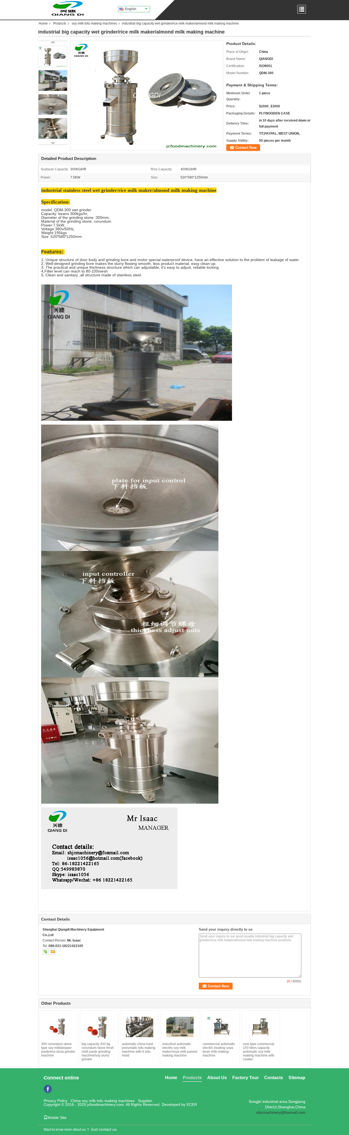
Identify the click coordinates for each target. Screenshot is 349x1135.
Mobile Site (57, 1117)
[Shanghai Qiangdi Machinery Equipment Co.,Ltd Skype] (46, 952)
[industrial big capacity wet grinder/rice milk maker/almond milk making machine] (146, 95)
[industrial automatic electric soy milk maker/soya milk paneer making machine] (180, 1027)
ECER (191, 1104)
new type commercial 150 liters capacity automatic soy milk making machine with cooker (258, 1051)
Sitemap (296, 1077)
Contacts (273, 1077)
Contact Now (246, 148)
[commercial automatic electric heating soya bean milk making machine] (220, 1027)
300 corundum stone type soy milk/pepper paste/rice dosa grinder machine (58, 1049)
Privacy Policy (55, 1100)
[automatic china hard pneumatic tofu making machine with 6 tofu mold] (140, 1027)
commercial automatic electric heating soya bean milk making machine (219, 1049)
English (130, 9)
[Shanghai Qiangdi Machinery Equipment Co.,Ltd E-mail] (53, 952)
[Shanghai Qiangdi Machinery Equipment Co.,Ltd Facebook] (48, 1089)
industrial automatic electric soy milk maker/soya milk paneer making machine (180, 1049)
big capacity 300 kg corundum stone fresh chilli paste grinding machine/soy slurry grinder (98, 1051)
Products (59, 23)
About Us (217, 1077)
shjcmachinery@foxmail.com (280, 1112)
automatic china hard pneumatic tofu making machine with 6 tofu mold (138, 1049)
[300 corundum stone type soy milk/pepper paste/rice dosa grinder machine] (59, 1027)
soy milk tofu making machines (94, 23)
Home (43, 23)
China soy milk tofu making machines (103, 1100)
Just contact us (103, 1129)
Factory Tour (245, 1077)
